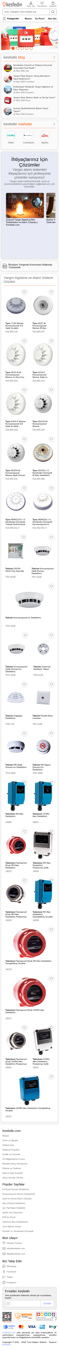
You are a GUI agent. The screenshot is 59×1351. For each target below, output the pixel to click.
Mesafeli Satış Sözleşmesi (14, 1163)
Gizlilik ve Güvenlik (11, 1154)
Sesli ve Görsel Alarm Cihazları (17, 1198)
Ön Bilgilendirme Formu (13, 1159)
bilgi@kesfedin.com (16, 1254)
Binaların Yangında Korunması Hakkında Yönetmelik (30, 266)
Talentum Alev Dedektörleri (15, 1222)
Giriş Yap (31, 6)
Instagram (11, 1282)
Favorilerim (42, 6)
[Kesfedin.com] (12, 4)
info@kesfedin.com (16, 1248)
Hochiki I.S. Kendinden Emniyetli (17, 1231)
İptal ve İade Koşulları (12, 1173)
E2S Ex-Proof (8, 1217)
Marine (28, 18)
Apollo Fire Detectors (12, 1212)
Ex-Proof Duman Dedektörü (15, 1189)
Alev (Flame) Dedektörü (13, 1203)
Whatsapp (11, 1266)
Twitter (10, 1277)
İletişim (5, 1136)
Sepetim (53, 6)
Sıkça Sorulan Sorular (12, 1177)
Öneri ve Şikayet (10, 1140)
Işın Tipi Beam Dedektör (13, 1208)
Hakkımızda (8, 1145)
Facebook (11, 1271)
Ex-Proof (39, 18)
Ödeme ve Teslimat (11, 1168)
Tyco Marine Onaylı (11, 1226)
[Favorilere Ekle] (24, 292)
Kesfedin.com (8, 1332)
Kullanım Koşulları (11, 1149)
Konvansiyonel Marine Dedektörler (18, 1194)
